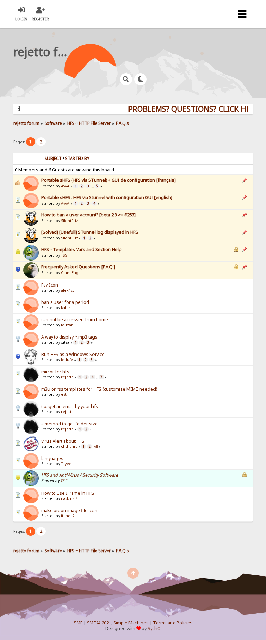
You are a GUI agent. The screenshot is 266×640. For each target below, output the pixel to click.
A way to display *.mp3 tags (69, 337)
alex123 (68, 290)
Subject (53, 158)
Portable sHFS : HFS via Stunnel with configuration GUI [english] (106, 197)
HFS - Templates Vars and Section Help (81, 250)
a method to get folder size (69, 424)
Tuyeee (67, 463)
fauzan (67, 325)
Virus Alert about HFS (63, 441)
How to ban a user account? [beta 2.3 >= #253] (88, 215)
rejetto (67, 377)
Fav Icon (49, 285)
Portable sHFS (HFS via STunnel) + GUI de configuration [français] (108, 180)
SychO (154, 628)
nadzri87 (69, 498)
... (92, 186)
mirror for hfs (55, 372)
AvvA (65, 186)
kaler (65, 307)
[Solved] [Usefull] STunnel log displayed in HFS (89, 232)
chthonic (69, 446)
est (63, 394)
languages (52, 458)
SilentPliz (69, 220)
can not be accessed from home (74, 320)
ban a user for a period (65, 302)
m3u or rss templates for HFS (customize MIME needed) (99, 389)
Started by (77, 158)
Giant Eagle (71, 272)
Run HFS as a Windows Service (73, 354)
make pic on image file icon (69, 510)
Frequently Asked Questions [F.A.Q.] (78, 267)
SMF (78, 623)
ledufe (67, 359)
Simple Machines (131, 623)
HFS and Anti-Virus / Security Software (79, 475)
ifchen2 (68, 515)
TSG (64, 255)
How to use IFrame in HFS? (68, 493)
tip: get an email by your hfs (69, 406)
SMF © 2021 (99, 623)
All (96, 447)
